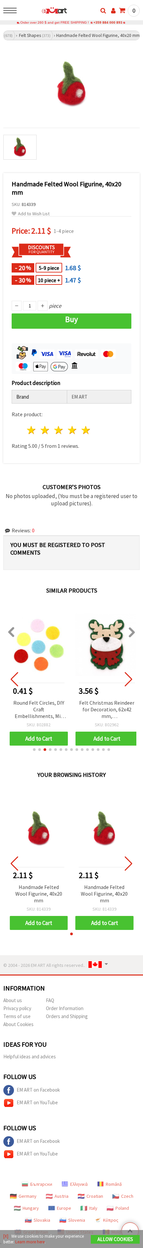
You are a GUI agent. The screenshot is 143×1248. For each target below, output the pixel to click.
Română (114, 1184)
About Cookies (18, 1024)
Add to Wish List (34, 213)
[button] (34, 749)
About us (12, 1000)
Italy (93, 1208)
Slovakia (42, 1220)
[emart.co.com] (44, 11)
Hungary (31, 1208)
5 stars (86, 430)
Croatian (94, 1196)
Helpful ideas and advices (29, 1056)
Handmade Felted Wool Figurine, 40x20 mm (38, 894)
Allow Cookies (115, 1239)
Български (41, 1184)
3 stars (59, 430)
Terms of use (17, 1016)
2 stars (45, 430)
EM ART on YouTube (37, 1102)
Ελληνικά (79, 1184)
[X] (5, 1236)
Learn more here (30, 1242)
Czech (127, 1196)
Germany (28, 1196)
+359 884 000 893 (107, 22)
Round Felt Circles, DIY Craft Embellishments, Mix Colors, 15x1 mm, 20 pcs (38, 709)
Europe (64, 1208)
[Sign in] (113, 11)
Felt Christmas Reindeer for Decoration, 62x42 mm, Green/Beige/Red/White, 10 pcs (107, 709)
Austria (62, 1196)
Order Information (64, 1008)
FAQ (50, 1000)
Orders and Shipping (67, 1016)
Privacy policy (17, 1008)
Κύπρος (110, 1220)
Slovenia (76, 1220)
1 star (32, 430)
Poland (122, 1208)
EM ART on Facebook (38, 1090)
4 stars (72, 430)
